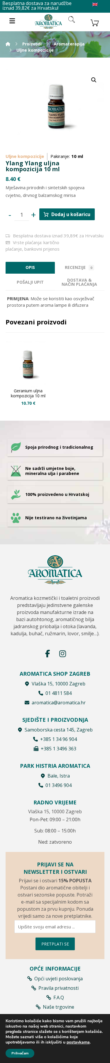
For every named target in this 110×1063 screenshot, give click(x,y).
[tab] (30, 282)
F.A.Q (58, 997)
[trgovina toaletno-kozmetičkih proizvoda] (48, 21)
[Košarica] (94, 22)
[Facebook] (47, 653)
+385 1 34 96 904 (58, 739)
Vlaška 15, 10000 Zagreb (58, 683)
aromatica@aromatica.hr (59, 702)
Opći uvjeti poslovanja (58, 978)
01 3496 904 (58, 785)
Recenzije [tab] (78, 267)
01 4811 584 (58, 693)
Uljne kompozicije (25, 156)
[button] (94, 80)
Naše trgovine (58, 1007)
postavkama (78, 1042)
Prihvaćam (19, 1053)
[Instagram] (62, 653)
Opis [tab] (30, 267)
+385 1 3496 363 (58, 748)
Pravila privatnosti (58, 988)
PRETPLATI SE (55, 944)
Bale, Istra (59, 776)
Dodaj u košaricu (70, 214)
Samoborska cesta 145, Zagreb (59, 729)
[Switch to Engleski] (95, 4)
